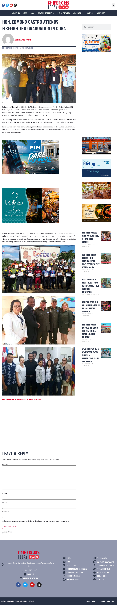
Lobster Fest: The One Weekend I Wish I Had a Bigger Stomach (91, 307)
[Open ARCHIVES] (82, 13)
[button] (113, 5)
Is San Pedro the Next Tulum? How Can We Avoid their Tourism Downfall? (91, 285)
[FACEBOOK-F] (3, 5)
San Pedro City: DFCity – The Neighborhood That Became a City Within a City (91, 261)
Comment (7, 464)
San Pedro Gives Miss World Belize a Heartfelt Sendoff (90, 237)
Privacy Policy (90, 601)
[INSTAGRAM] (15, 5)
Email (5, 503)
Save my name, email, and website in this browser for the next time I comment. (36, 521)
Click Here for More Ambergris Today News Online (22, 399)
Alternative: (7, 532)
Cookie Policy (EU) (107, 601)
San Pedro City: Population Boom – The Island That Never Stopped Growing (91, 330)
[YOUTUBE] (11, 5)
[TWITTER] (7, 5)
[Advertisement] (39, 422)
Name (5, 493)
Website (5, 512)
